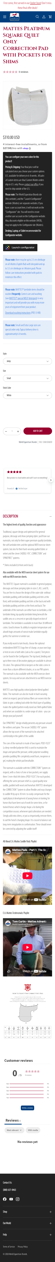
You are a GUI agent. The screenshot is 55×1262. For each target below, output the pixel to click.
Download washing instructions (18, 312)
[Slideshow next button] (51, 480)
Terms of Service (9, 1247)
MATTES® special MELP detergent (23, 298)
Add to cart (38, 431)
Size (4, 371)
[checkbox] (33, 1130)
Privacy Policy (23, 1247)
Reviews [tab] (13, 1120)
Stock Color (7, 388)
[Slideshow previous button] (4, 480)
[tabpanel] (27, 1139)
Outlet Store (35, 3)
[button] (50, 17)
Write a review (27, 1108)
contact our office (31, 184)
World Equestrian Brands (28, 442)
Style (5, 354)
